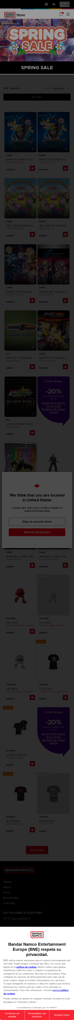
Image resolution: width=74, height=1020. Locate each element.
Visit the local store (37, 532)
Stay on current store (37, 521)
